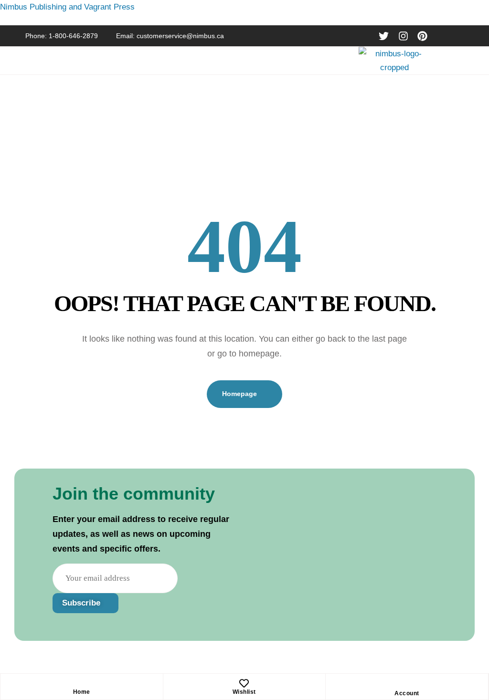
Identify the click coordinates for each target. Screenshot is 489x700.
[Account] (407, 685)
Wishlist (244, 692)
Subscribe (82, 602)
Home (81, 692)
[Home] (81, 683)
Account (406, 693)
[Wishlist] (244, 683)
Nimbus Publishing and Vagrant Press (67, 6)
